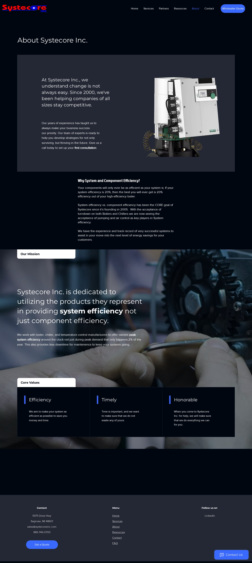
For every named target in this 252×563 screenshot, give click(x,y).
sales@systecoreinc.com (41, 526)
